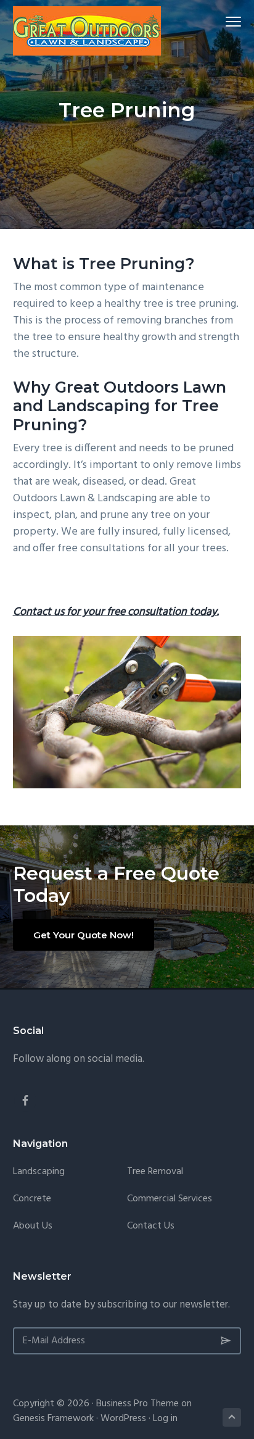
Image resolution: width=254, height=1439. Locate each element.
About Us (32, 1226)
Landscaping (39, 1172)
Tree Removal (155, 1172)
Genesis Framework (53, 1419)
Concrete (32, 1199)
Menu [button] (219, 21)
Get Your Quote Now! (83, 935)
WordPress (123, 1419)
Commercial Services (169, 1199)
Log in (165, 1419)
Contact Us (150, 1226)
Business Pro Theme (137, 1404)
